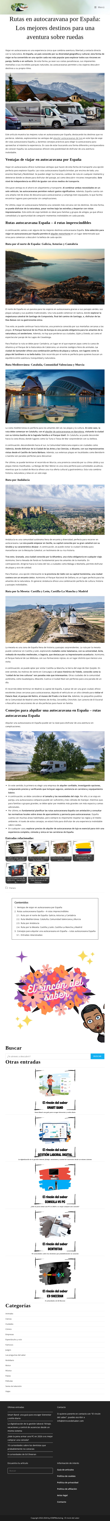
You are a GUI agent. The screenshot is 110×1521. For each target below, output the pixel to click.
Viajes (7, 1391)
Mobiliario (9, 1360)
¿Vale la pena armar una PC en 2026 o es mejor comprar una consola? (55, 1207)
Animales (9, 1313)
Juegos (8, 1350)
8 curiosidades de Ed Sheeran (55, 1301)
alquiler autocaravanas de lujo (67, 138)
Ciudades (9, 1324)
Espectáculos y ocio (13, 1339)
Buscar (97, 1056)
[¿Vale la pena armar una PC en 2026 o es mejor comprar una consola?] (55, 1184)
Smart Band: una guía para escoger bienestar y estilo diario (55, 1112)
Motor (8, 1365)
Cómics (8, 1329)
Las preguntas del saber (15, 1355)
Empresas (9, 1334)
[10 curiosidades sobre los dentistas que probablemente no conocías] (55, 1231)
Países (12, 888)
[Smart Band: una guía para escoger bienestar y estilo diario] (55, 1089)
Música (8, 1370)
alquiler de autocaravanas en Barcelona (64, 431)
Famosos (9, 1344)
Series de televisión (13, 1386)
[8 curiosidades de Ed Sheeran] (55, 1278)
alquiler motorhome (60, 233)
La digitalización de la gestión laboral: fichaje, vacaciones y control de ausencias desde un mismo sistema (55, 1159)
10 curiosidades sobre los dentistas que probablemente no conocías (55, 1254)
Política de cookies (66, 1476)
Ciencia (8, 1319)
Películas (9, 1381)
